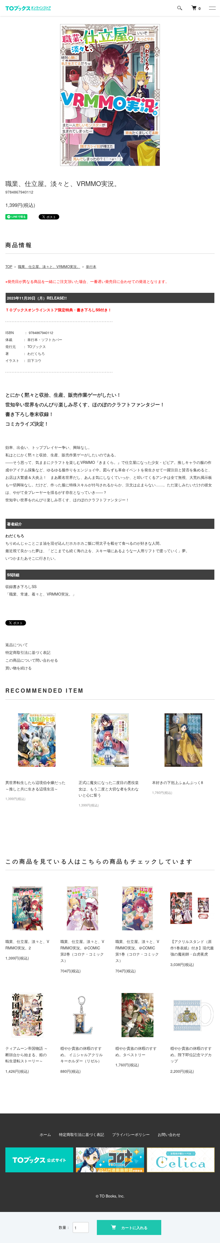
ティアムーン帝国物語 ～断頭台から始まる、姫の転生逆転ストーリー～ (26, 1054)
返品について (16, 644)
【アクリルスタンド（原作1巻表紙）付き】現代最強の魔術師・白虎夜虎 (192, 948)
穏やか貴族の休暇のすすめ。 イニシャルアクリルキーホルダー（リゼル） (81, 1054)
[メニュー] (212, 8)
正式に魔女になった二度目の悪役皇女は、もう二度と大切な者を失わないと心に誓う (109, 789)
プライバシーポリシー (131, 1134)
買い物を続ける (18, 667)
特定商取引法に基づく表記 (27, 652)
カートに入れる (134, 1227)
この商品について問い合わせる (31, 660)
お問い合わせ (169, 1134)
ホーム (45, 1134)
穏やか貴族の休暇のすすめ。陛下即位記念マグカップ (191, 1054)
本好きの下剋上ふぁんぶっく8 (177, 782)
